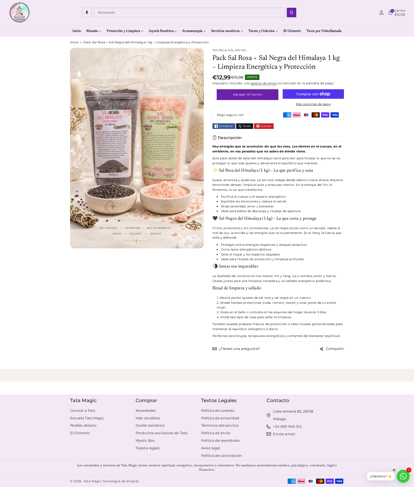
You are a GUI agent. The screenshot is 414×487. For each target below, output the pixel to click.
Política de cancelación (221, 456)
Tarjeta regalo (148, 448)
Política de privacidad (220, 418)
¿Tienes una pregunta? (239, 349)
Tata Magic (83, 400)
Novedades (146, 411)
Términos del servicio (219, 425)
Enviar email (284, 434)
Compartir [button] (335, 349)
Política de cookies (217, 411)
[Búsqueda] (291, 12)
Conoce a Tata (82, 411)
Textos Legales (219, 400)
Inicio (74, 42)
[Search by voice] (87, 12)
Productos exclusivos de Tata (161, 433)
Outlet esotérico (150, 425)
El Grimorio (80, 433)
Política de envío (216, 433)
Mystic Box (145, 440)
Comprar (146, 400)
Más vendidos (148, 418)
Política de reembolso (220, 440)
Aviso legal (210, 448)
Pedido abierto (83, 425)
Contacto (278, 400)
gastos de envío (264, 83)
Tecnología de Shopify (120, 481)
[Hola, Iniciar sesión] (381, 12)
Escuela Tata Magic (87, 418)
